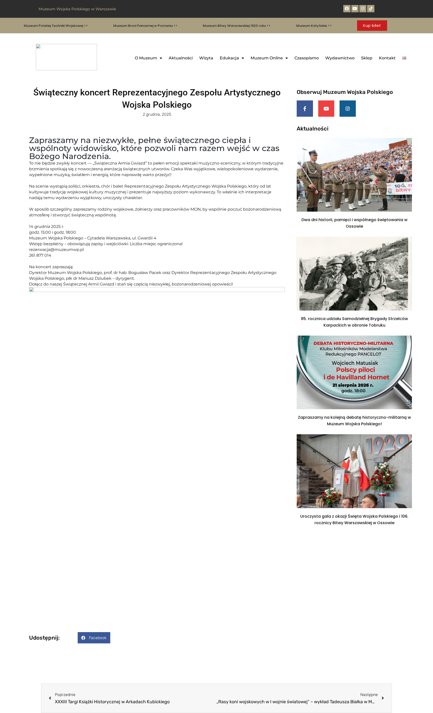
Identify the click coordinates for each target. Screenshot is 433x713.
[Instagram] (363, 8)
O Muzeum (146, 58)
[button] (94, 637)
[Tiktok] (370, 8)
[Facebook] (347, 8)
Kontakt (387, 58)
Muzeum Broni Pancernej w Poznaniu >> (145, 25)
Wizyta (206, 58)
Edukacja (229, 58)
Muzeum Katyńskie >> (314, 25)
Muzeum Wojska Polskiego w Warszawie (77, 9)
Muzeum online (267, 58)
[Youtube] (355, 8)
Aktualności (181, 58)
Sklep (366, 58)
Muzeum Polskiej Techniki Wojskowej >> (56, 25)
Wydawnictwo (340, 58)
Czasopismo (306, 58)
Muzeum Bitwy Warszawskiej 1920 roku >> (237, 25)
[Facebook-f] (305, 108)
